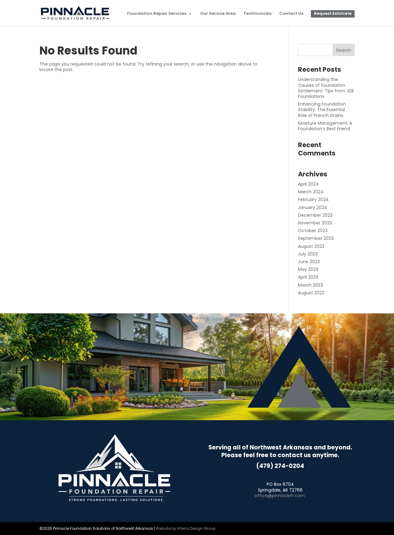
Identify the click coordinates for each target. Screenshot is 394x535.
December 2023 (315, 215)
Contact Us (291, 13)
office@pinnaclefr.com (280, 496)
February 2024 (313, 199)
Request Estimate (333, 13)
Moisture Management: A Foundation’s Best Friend (325, 126)
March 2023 (310, 285)
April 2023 (308, 277)
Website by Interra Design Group (185, 528)
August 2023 (311, 246)
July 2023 (308, 254)
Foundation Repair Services (156, 13)
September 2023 (316, 238)
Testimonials (257, 13)
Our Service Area (218, 13)
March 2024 (311, 192)
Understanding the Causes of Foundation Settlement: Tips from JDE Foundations (326, 87)
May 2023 (308, 269)
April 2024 (308, 184)
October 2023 (313, 230)
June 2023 (309, 262)
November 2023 (315, 223)
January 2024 (312, 207)
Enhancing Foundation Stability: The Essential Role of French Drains (322, 109)
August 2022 (311, 293)
